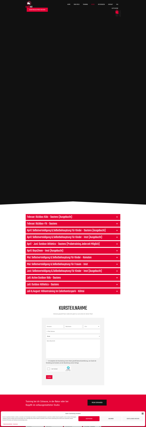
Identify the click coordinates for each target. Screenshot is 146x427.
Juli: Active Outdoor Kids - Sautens (44, 277)
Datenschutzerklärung (7, 424)
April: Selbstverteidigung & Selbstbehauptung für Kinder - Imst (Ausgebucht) (64, 237)
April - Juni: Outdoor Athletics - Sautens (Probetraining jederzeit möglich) (63, 244)
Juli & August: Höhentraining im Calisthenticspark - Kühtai (55, 291)
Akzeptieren (89, 418)
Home (68, 4)
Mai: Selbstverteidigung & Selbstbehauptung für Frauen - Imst (57, 264)
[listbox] (92, 326)
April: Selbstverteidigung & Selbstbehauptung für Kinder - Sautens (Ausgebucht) (66, 230)
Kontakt (110, 4)
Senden (49, 377)
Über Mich (77, 4)
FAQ (117, 4)
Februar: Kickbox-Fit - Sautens (42, 223)
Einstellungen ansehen (133, 418)
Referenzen (101, 4)
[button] (142, 413)
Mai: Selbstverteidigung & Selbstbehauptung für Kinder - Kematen (59, 257)
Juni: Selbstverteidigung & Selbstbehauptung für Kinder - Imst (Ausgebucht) (64, 271)
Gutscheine (115, 8)
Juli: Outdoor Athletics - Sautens (43, 284)
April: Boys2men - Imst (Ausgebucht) (45, 250)
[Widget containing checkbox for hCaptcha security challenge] (58, 369)
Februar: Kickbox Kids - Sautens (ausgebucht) (49, 217)
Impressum (15, 424)
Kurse (93, 4)
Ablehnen (110, 418)
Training (85, 4)
